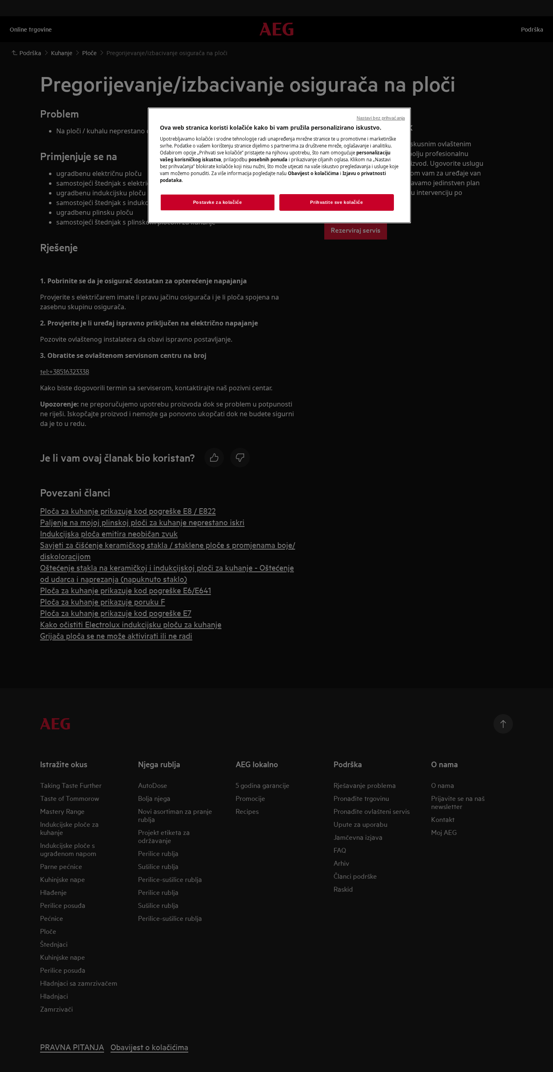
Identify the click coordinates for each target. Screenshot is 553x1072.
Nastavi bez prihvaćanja (381, 118)
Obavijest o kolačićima (313, 173)
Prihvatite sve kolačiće (336, 202)
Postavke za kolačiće (217, 202)
